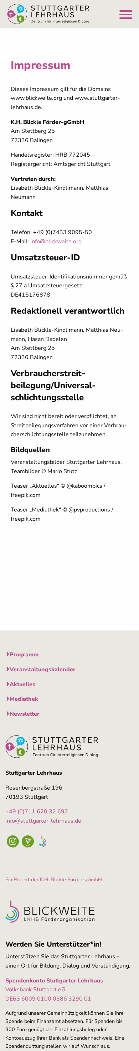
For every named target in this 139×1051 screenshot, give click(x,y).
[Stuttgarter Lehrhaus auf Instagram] (13, 841)
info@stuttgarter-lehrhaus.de (43, 821)
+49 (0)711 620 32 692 (36, 812)
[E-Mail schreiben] (28, 841)
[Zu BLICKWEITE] (43, 840)
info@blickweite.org (56, 241)
